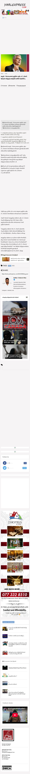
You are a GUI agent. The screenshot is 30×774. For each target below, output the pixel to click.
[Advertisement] (15, 37)
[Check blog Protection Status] (7, 769)
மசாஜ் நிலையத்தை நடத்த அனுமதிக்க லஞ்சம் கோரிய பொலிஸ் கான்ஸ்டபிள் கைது (13, 133)
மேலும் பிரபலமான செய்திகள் (10, 255)
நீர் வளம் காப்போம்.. (12, 684)
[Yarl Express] (15, 8)
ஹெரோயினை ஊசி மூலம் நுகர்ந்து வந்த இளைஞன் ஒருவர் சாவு (14, 312)
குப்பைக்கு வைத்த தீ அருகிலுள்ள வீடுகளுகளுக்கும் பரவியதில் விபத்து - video (17, 694)
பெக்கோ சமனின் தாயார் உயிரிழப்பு (16, 635)
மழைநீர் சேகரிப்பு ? (12, 676)
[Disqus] (15, 390)
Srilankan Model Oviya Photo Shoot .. (17, 668)
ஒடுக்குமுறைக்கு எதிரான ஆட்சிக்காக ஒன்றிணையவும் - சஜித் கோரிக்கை (18, 259)
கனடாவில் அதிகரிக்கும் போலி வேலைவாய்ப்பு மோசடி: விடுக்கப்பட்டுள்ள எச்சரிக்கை (14, 326)
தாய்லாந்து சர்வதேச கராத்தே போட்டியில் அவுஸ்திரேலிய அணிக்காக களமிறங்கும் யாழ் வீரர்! (17, 644)
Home (2, 73)
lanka (6, 73)
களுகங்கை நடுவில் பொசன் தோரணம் (12, 137)
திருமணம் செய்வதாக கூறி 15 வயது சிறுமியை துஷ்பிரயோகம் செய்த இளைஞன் (15, 355)
